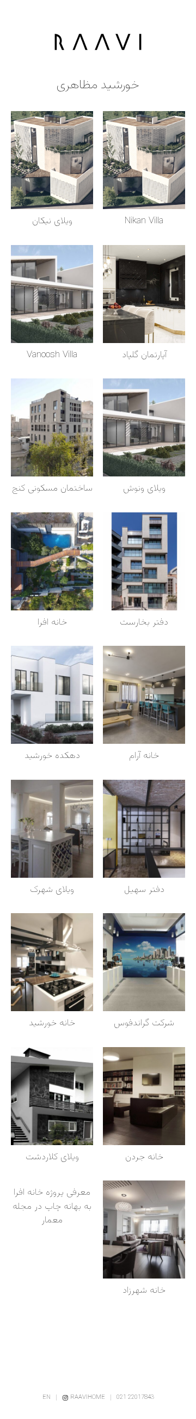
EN (46, 1397)
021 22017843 (135, 1397)
